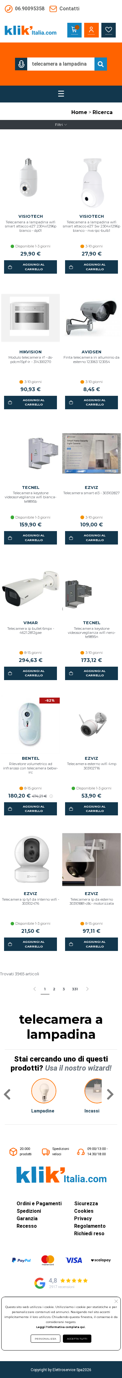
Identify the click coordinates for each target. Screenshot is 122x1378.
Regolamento (90, 1226)
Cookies (84, 1211)
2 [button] (54, 989)
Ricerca (103, 112)
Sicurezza (86, 1203)
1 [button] (45, 989)
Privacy (83, 1218)
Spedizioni (29, 1211)
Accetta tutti (77, 1338)
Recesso (27, 1226)
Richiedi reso (89, 1233)
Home (79, 112)
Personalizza (45, 1338)
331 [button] (75, 989)
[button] (21, 64)
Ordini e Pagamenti (39, 1203)
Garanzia (27, 1218)
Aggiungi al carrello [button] (33, 267)
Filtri (59, 124)
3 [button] (64, 989)
